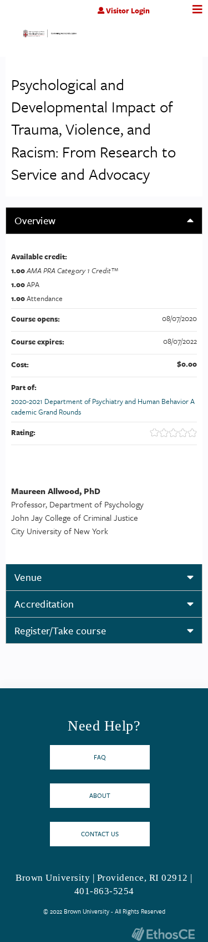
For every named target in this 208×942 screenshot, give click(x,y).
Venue (28, 577)
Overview (34, 220)
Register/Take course (60, 630)
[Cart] (173, 16)
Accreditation (44, 603)
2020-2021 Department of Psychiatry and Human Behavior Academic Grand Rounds (103, 406)
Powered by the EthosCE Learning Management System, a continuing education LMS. (163, 934)
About (99, 795)
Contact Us (100, 834)
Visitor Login (128, 10)
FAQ (100, 757)
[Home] (50, 35)
